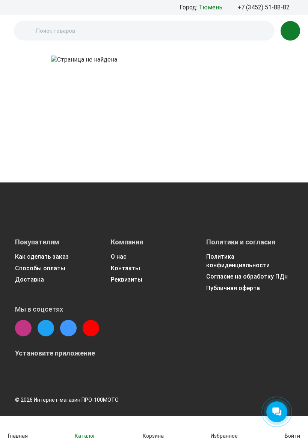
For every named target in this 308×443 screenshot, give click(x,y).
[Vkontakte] (68, 328)
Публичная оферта (233, 288)
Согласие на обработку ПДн (247, 276)
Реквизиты (126, 279)
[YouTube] (91, 328)
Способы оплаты (40, 268)
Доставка (29, 279)
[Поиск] (26, 31)
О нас (119, 256)
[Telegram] (46, 328)
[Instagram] (23, 328)
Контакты (125, 268)
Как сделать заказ (42, 256)
